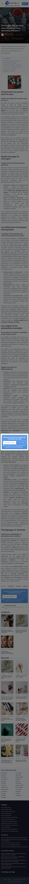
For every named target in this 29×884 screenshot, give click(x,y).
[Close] (25, 436)
